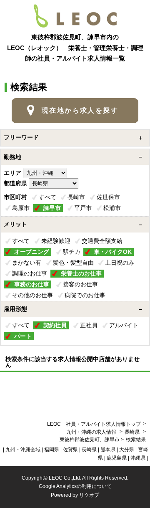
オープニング (31, 251)
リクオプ (89, 495)
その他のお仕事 (32, 295)
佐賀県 (70, 449)
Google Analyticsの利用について (75, 486)
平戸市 (83, 208)
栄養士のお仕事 (81, 273)
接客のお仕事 (80, 284)
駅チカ (71, 251)
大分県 (126, 449)
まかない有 (26, 262)
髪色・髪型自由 (73, 262)
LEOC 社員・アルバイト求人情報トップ (94, 424)
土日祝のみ (119, 262)
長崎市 (76, 197)
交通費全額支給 (102, 241)
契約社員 (55, 325)
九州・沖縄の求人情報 (92, 432)
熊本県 (107, 449)
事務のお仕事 (31, 284)
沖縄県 (137, 458)
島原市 (21, 208)
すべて (47, 197)
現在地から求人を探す (80, 110)
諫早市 (52, 208)
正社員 (89, 325)
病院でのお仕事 (85, 295)
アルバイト (123, 325)
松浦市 (112, 208)
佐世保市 (108, 197)
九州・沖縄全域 (22, 449)
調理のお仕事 (29, 273)
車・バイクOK (113, 251)
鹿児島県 (117, 458)
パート (23, 336)
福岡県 (51, 449)
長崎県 (132, 432)
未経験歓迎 (55, 241)
